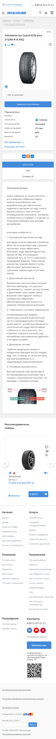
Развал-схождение (38, 534)
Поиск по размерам (12, 545)
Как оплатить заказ (39, 578)
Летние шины (9, 624)
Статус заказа (36, 583)
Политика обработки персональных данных (23, 698)
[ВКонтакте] (24, 156)
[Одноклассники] (28, 156)
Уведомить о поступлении (28, 104)
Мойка (32, 530)
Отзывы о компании (12, 583)
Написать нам (39, 645)
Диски (5, 522)
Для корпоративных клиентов (16, 734)
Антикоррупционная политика (16, 689)
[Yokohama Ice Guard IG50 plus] (28, 67)
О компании (8, 560)
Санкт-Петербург (14, 4)
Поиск (33, 724)
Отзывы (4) (28, 176)
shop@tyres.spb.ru (36, 636)
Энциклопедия (36, 587)
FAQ (28, 170)
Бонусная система (38, 609)
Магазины (7, 573)
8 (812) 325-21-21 (44, 4)
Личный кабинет (38, 560)
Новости (33, 564)
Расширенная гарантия (41, 596)
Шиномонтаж (36, 517)
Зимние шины (9, 628)
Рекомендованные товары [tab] (16, 425)
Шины (5, 517)
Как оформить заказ (39, 573)
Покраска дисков (37, 539)
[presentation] (5, 464)
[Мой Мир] (32, 156)
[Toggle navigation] (3, 13)
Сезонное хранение (39, 543)
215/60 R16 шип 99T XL (21, 482)
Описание (28, 164)
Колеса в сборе (10, 526)
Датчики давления (12, 540)
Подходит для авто (14, 146)
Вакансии (7, 569)
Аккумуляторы (9, 531)
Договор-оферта (10, 578)
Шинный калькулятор (40, 569)
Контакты (7, 564)
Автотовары (8, 536)
